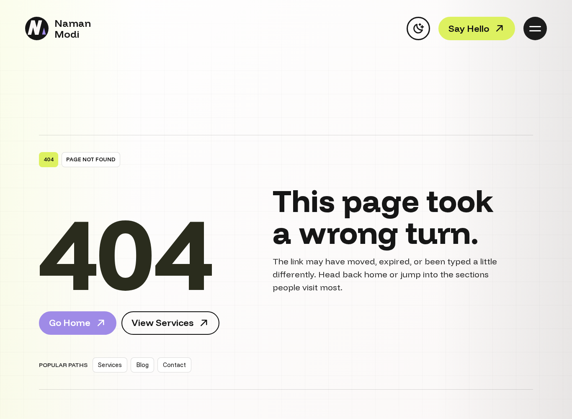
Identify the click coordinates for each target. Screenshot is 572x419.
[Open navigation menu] (535, 28)
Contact (174, 365)
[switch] (418, 28)
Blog (142, 365)
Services (110, 365)
